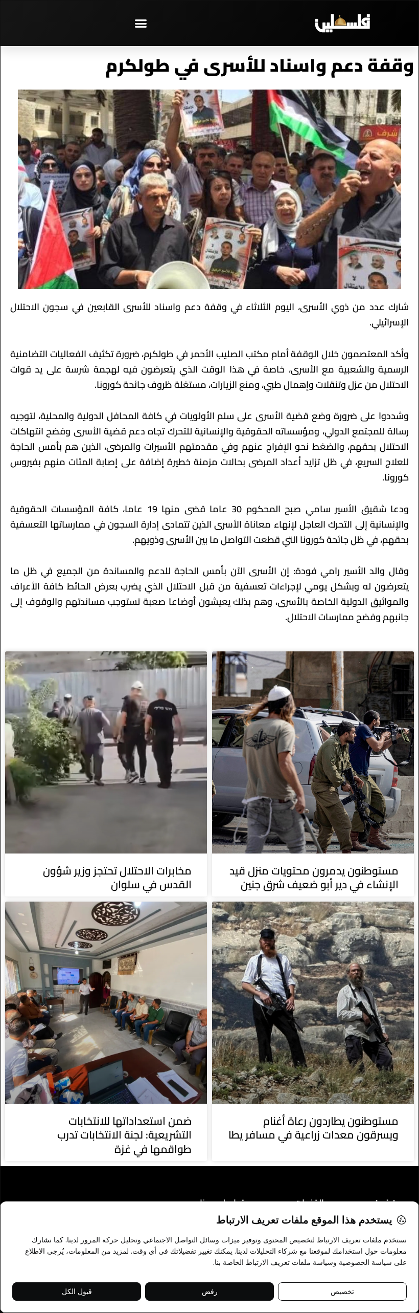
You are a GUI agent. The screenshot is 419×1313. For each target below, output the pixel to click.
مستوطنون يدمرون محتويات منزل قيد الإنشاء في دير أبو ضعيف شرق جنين (314, 877)
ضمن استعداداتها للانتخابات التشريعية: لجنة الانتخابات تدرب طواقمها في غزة (124, 1135)
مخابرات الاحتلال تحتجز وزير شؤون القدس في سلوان (117, 877)
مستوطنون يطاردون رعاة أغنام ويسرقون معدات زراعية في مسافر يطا (313, 1128)
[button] (140, 23)
